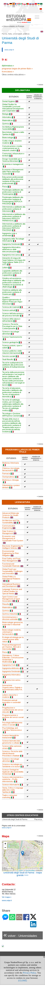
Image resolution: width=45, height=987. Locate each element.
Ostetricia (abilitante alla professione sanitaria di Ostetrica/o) (12, 292)
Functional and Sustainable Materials (11, 565)
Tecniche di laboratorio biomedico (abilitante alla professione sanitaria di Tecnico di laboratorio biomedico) (12, 392)
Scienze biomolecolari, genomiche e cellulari (11, 742)
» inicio (40, 85)
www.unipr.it (9, 50)
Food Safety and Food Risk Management (11, 560)
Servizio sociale (8, 356)
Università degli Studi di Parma (14, 819)
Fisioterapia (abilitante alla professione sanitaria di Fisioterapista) (12, 192)
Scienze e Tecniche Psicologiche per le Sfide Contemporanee (12, 326)
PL (25, 5)
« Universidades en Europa (13, 26)
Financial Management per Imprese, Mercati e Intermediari (11, 647)
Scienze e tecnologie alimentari (10, 333)
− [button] (5, 847)
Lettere (5, 267)
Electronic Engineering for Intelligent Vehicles (12, 547)
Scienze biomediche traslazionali (10, 736)
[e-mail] (19, 919)
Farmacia (6, 473)
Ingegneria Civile (9, 665)
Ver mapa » (6, 897)
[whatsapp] (12, 919)
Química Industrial (9, 614)
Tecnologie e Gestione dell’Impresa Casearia (11, 414)
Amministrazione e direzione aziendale (10, 618)
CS (8, 5)
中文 (41, 11)
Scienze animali (8, 310)
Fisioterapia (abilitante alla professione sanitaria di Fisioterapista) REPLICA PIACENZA (12, 200)
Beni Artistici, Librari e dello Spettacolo (13, 133)
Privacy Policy (29, 972)
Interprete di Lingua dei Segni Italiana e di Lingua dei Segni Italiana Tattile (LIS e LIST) (13, 261)
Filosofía (5, 604)
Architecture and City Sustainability (10, 521)
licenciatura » (8, 72)
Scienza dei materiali (10, 307)
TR (36, 5)
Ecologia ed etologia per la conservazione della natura (13, 639)
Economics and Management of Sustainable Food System (12, 538)
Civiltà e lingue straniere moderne (12, 142)
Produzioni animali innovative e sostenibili (11, 701)
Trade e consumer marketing (9, 796)
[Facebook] (26, 919)
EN (5, 5)
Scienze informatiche (10, 784)
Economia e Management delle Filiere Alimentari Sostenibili (12, 171)
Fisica (4, 187)
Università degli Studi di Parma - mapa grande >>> (22, 873)
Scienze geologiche (10, 342)
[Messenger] (5, 919)
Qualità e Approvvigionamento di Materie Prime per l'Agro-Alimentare (12, 300)
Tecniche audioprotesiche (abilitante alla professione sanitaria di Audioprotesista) (13, 365)
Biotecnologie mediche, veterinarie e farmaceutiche (11, 632)
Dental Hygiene (8, 101)
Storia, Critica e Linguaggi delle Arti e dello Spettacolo (12, 790)
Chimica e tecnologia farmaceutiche (10, 469)
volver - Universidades (20, 934)
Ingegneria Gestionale (11, 244)
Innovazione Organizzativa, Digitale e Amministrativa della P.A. (12, 687)
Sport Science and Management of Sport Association (11, 599)
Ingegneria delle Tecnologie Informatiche (13, 240)
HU (19, 5)
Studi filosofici (7, 359)
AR (41, 5)
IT (21, 5)
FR (16, 5)
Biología (5, 114)
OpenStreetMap (30, 870)
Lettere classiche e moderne (10, 696)
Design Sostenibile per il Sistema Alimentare (12, 160)
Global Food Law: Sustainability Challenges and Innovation (12, 571)
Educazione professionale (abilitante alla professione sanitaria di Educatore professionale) (12, 180)
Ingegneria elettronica (11, 668)
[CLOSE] (22, 980)
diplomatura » (8, 66)
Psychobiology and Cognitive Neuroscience (12, 729)
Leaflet (21, 870)
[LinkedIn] (33, 926)
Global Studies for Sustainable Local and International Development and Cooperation (13, 107)
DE (11, 5)
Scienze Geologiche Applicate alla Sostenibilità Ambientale (12, 772)
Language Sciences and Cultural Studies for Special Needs (12, 591)
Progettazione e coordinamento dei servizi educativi (12, 710)
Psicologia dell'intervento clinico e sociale (12, 724)
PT (27, 5)
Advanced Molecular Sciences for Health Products (10, 515)
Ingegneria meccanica (11, 255)
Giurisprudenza (8, 477)
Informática (6, 117)
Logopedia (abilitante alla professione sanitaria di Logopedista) (12, 273)
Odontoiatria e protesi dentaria (11, 486)
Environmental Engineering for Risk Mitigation (10, 553)
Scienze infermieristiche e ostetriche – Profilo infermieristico (12, 779)
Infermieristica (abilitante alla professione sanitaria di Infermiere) (13, 209)
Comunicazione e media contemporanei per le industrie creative (12, 148)
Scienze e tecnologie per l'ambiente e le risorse (12, 765)
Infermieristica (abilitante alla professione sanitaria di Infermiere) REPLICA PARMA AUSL (13, 217)
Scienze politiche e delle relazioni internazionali (12, 352)
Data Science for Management (9, 532)
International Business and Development (11, 585)
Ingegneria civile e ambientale (9, 234)
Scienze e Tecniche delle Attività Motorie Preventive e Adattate (12, 753)
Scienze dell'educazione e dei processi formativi (12, 314)
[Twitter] (33, 918)
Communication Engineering (8, 527)
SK (33, 5)
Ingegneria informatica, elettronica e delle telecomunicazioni (11, 249)
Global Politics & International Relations (11, 578)
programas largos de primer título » (17, 69)
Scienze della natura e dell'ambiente (11, 320)
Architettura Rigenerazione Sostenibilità (13, 128)
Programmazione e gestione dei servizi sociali (13, 716)
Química (5, 124)
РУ (30, 5)
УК (38, 5)
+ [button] (5, 843)
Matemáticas (7, 120)
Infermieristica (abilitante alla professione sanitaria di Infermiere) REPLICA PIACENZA (13, 227)
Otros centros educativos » (13, 75)
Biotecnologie (7, 137)
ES (13, 5)
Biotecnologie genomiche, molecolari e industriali (12, 623)
